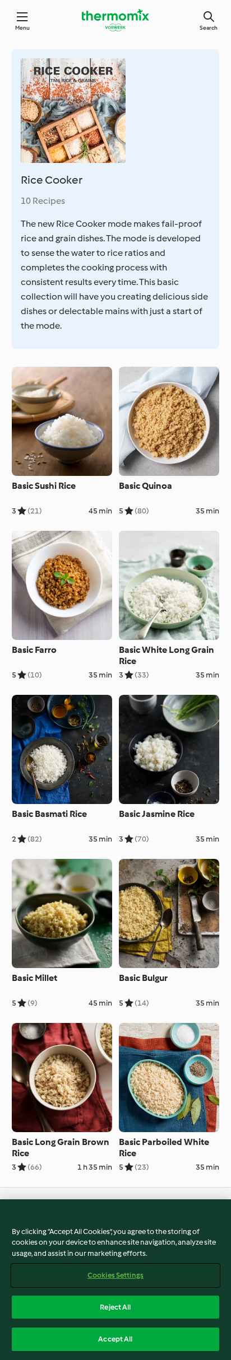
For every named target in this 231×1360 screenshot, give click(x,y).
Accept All (115, 1339)
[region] (115, 1279)
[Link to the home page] (115, 20)
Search (209, 27)
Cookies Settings (115, 1275)
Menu (22, 27)
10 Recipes (43, 200)
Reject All (115, 1307)
